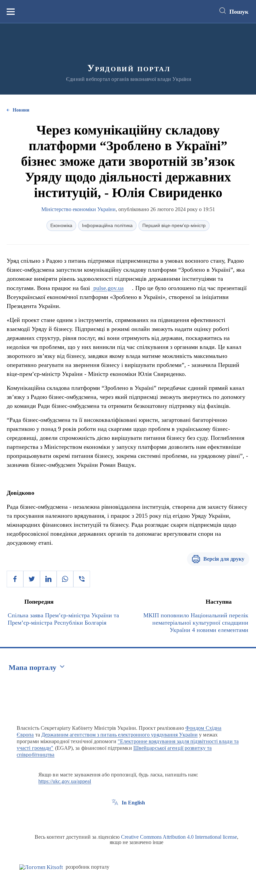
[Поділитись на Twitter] (32, 579)
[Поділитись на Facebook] (15, 579)
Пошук (238, 11)
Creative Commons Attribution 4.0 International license (179, 837)
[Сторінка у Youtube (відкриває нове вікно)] (140, 818)
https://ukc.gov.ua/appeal (64, 781)
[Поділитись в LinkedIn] (48, 579)
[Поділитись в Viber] (82, 579)
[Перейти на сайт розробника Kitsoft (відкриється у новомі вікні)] (41, 867)
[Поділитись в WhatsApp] (65, 579)
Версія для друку (223, 559)
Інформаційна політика (107, 225)
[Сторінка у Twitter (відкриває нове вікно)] (127, 818)
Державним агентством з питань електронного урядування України (119, 734)
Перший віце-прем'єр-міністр (174, 225)
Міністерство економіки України (78, 209)
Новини (21, 110)
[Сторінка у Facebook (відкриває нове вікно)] (115, 818)
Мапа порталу (32, 667)
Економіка (61, 225)
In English (133, 802)
